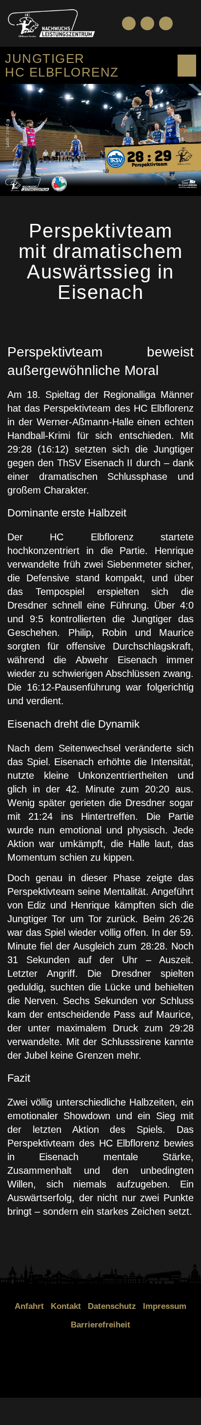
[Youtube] (147, 23)
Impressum (164, 1306)
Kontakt (66, 1306)
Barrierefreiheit (100, 1324)
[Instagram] (166, 23)
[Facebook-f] (129, 23)
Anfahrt (29, 1306)
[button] (186, 23)
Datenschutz (112, 1306)
